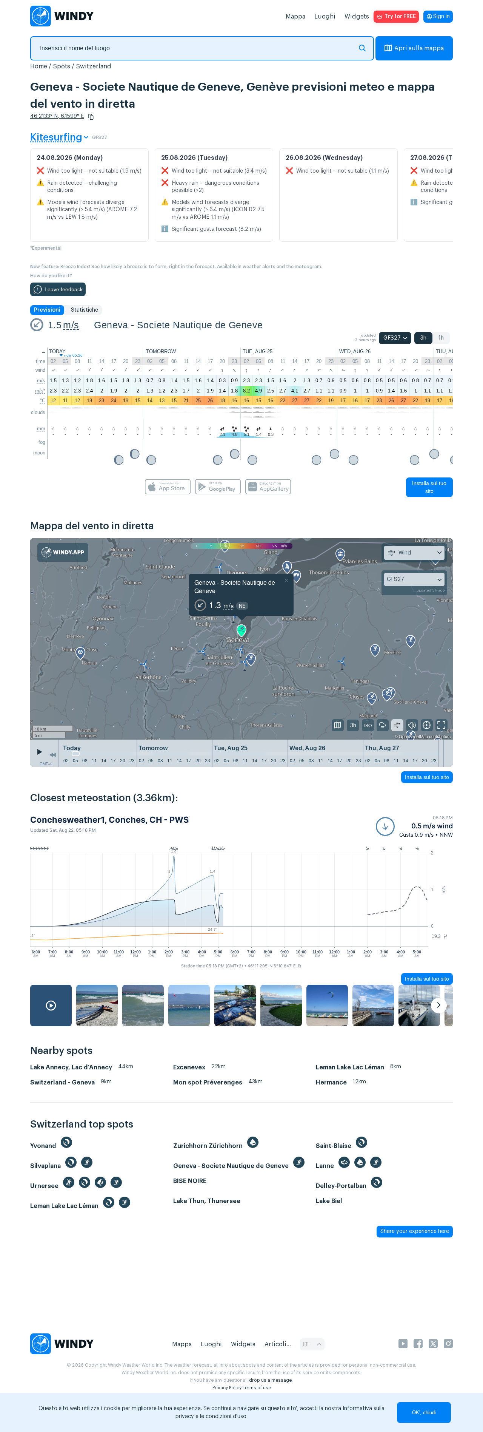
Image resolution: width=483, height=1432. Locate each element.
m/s (71, 325)
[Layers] (338, 725)
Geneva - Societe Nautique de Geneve (178, 325)
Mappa (295, 17)
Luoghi (324, 17)
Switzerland (93, 66)
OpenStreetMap (413, 736)
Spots (61, 66)
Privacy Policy (227, 1388)
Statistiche (84, 310)
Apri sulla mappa (419, 48)
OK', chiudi (424, 1412)
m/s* (40, 391)
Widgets (357, 17)
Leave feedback (64, 289)
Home (38, 66)
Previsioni (47, 310)
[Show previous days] (52, 755)
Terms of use (257, 1388)
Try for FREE (400, 16)
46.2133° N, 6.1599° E (57, 116)
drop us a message (270, 1380)
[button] (91, 116)
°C (42, 400)
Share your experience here (414, 1231)
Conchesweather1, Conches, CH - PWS (109, 820)
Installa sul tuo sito (429, 487)
